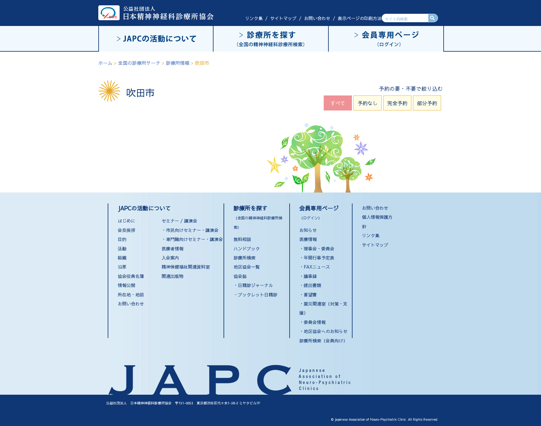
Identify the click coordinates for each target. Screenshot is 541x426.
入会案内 (170, 257)
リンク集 (254, 18)
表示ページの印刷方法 (360, 18)
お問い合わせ (317, 18)
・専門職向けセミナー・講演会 (192, 239)
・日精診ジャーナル (253, 285)
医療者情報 (172, 248)
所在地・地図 (131, 294)
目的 (122, 239)
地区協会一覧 (247, 267)
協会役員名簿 (131, 276)
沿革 (122, 267)
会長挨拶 (126, 230)
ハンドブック (247, 248)
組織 (122, 257)
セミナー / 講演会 (179, 221)
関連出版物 (172, 276)
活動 (122, 248)
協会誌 (240, 276)
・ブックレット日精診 (255, 294)
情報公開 (126, 285)
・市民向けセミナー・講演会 (190, 230)
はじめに (126, 221)
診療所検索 (244, 257)
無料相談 (242, 239)
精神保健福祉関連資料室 (186, 267)
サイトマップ (283, 18)
